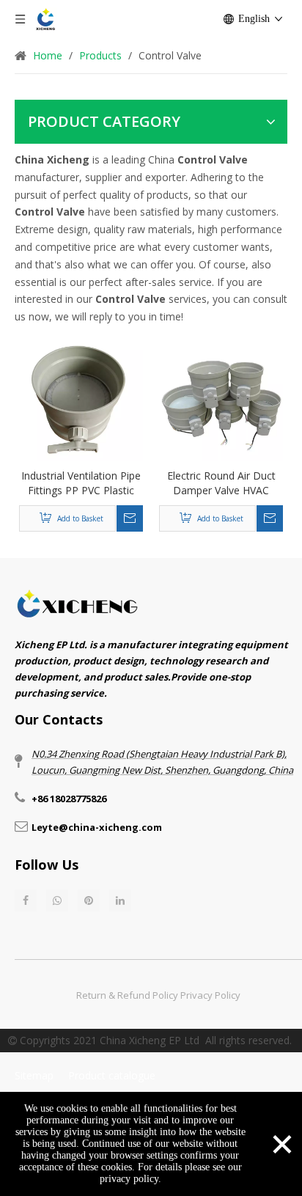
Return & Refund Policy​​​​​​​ (127, 995)
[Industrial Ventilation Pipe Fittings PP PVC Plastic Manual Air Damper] (81, 398)
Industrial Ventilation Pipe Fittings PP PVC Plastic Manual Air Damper (81, 483)
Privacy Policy (210, 995)
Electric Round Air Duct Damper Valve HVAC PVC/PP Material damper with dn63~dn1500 (221, 483)
